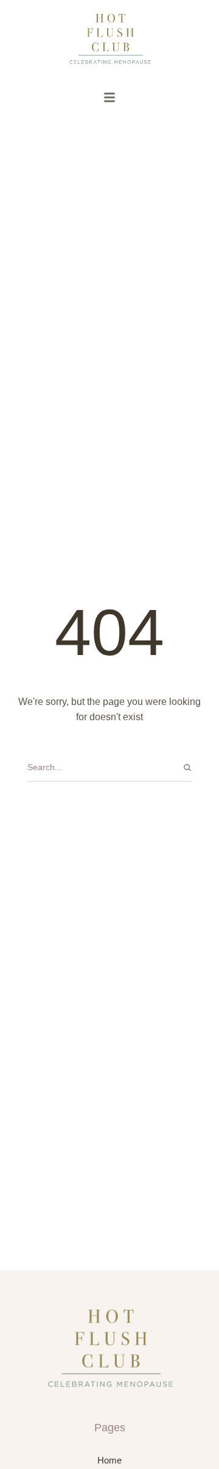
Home (109, 1460)
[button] (109, 97)
